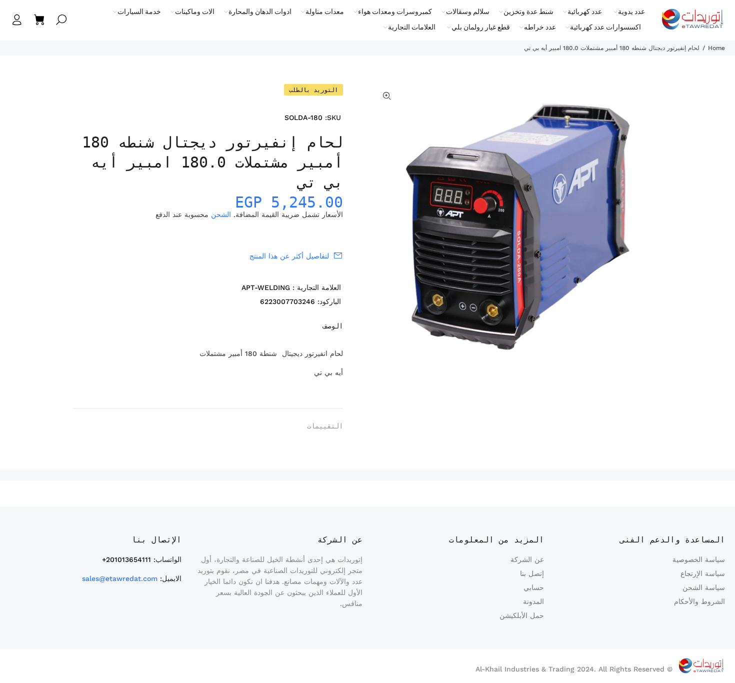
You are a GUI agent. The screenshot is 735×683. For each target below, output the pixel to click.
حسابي (534, 588)
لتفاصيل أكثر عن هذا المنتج (289, 256)
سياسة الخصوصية (698, 560)
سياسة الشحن (703, 588)
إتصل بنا (532, 574)
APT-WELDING (266, 288)
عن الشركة (527, 560)
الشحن (221, 214)
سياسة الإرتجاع (702, 574)
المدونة (533, 602)
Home (716, 48)
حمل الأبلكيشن (522, 616)
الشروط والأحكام (699, 602)
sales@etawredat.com (120, 578)
